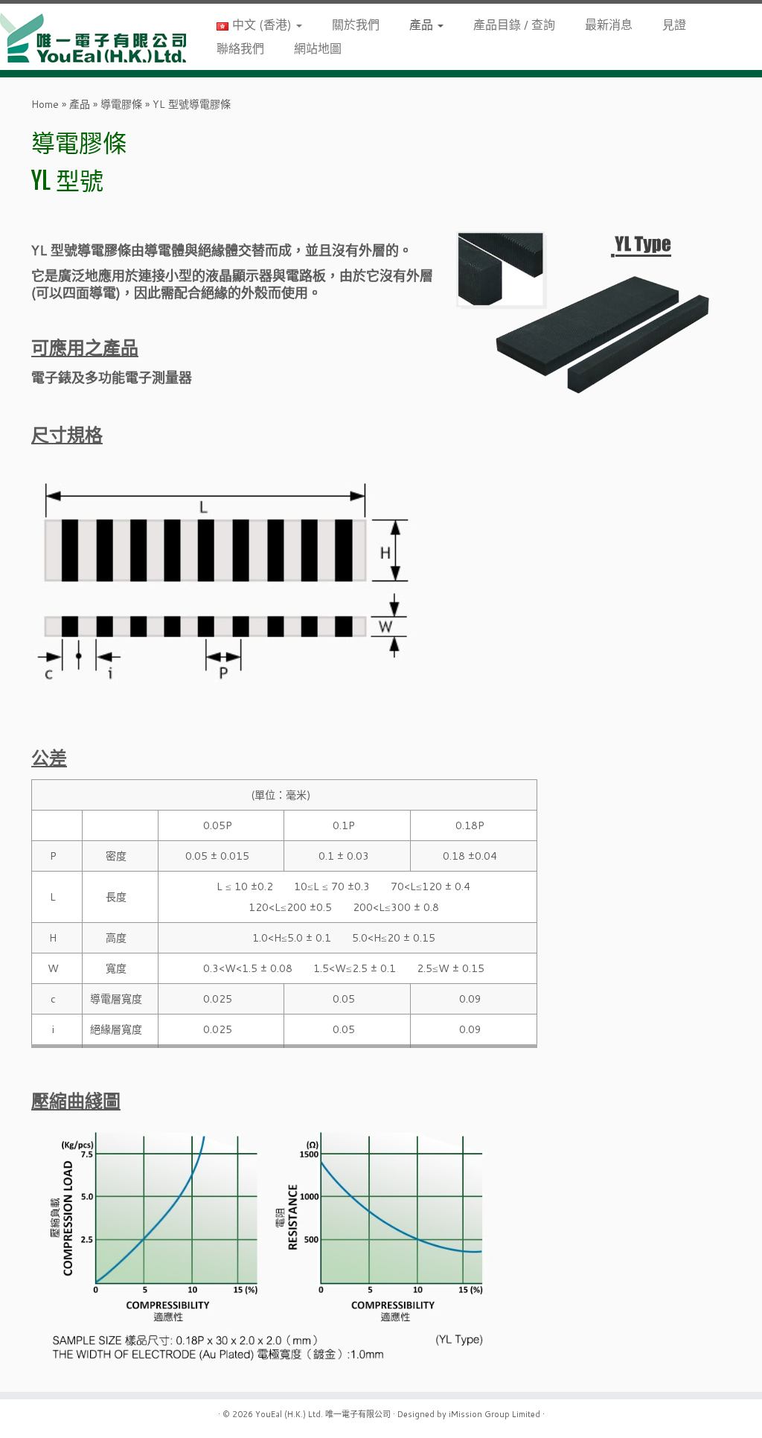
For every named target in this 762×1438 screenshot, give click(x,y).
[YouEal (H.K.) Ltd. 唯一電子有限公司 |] (89, 37)
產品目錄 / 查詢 (514, 24)
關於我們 (356, 24)
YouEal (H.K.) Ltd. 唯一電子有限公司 (323, 1414)
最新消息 (609, 24)
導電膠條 (121, 104)
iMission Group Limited (494, 1414)
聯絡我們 (240, 48)
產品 (422, 24)
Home (45, 104)
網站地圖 (318, 48)
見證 (674, 24)
